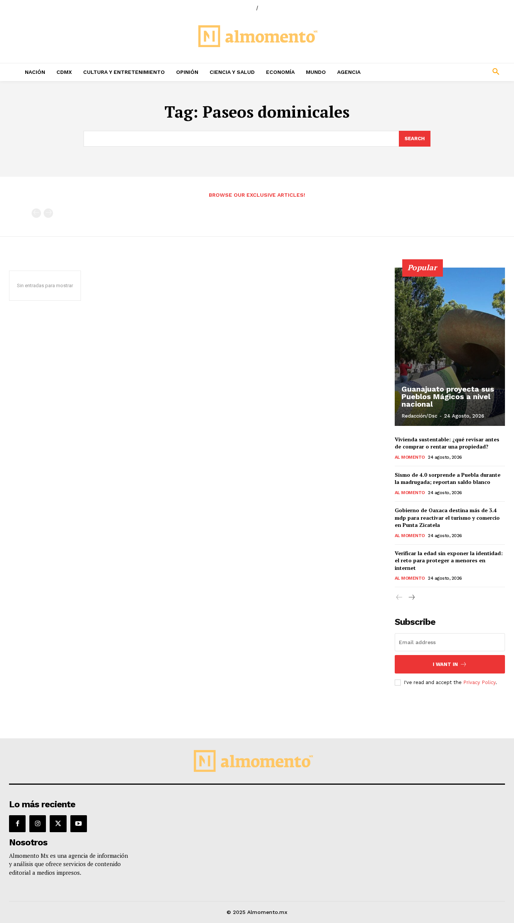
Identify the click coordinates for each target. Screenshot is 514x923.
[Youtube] (78, 823)
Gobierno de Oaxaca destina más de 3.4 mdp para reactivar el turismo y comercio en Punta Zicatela (447, 517)
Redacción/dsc (419, 416)
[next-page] (411, 597)
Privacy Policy (479, 682)
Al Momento (410, 457)
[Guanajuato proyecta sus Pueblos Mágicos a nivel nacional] (450, 347)
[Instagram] (37, 823)
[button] (450, 72)
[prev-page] (36, 213)
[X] (58, 823)
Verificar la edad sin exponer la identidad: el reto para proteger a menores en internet (449, 560)
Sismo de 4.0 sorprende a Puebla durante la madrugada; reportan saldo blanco (447, 478)
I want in (445, 664)
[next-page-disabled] (48, 213)
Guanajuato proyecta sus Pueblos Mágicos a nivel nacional (447, 396)
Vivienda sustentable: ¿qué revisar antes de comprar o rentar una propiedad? (447, 443)
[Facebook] (17, 823)
